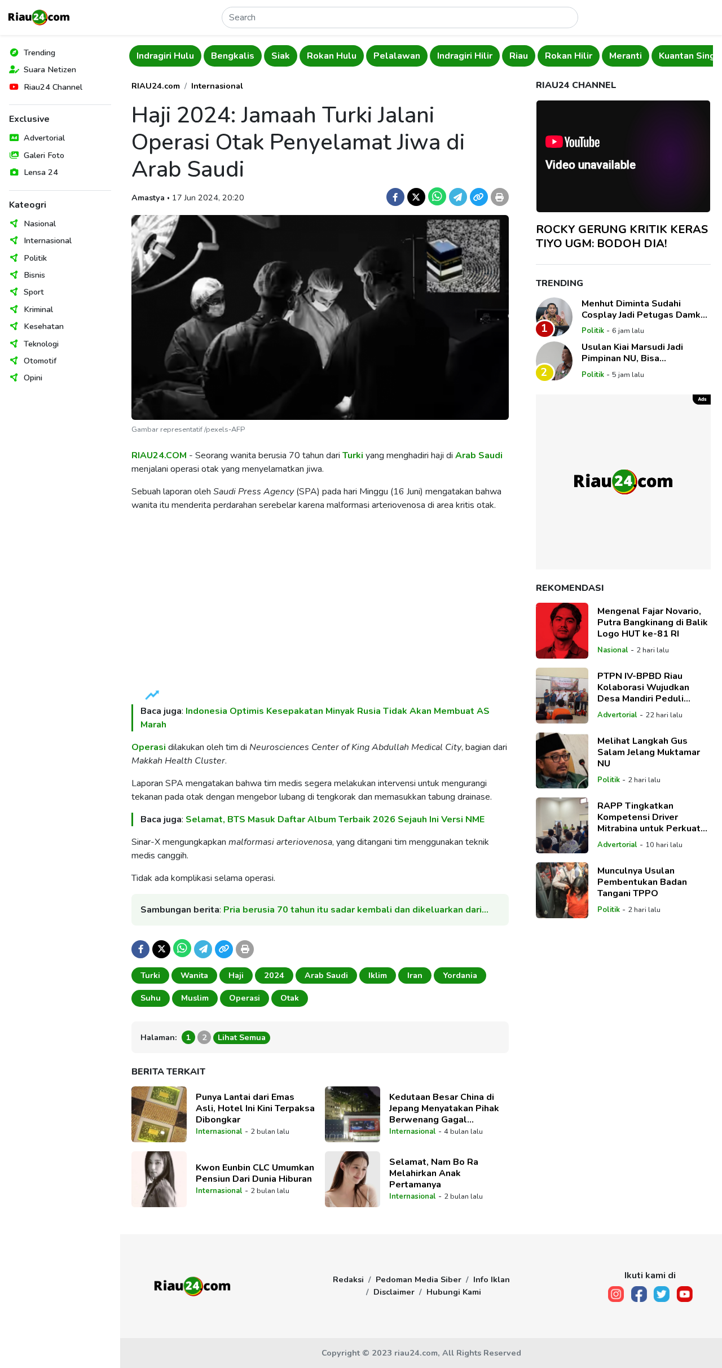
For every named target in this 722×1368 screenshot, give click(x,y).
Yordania (460, 975)
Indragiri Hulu (165, 56)
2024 (274, 975)
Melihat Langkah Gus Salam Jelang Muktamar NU (648, 752)
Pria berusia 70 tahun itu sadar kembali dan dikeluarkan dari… (355, 910)
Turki (352, 455)
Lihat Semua (242, 1037)
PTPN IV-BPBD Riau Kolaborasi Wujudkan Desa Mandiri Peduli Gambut (643, 687)
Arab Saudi (479, 455)
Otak (289, 997)
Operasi (148, 747)
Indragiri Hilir (464, 56)
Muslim (195, 997)
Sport (34, 291)
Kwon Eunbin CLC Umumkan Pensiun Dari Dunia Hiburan (255, 1173)
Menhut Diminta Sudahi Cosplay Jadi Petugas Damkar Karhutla (645, 308)
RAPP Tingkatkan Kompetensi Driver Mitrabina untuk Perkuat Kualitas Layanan (649, 817)
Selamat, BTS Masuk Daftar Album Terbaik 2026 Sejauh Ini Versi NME (335, 819)
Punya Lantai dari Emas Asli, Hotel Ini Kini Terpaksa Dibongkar (255, 1108)
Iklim (377, 975)
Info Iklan (491, 1279)
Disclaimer (394, 1291)
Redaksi (348, 1279)
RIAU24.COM (159, 455)
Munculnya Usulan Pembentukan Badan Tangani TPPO (642, 882)
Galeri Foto (44, 155)
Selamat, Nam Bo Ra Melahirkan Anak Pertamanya (433, 1173)
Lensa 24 (41, 172)
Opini (33, 377)
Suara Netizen (50, 69)
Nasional (40, 223)
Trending (39, 52)
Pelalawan (396, 56)
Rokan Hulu (331, 56)
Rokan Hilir (568, 56)
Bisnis (34, 274)
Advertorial (44, 137)
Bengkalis (232, 56)
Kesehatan (44, 326)
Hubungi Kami (453, 1291)
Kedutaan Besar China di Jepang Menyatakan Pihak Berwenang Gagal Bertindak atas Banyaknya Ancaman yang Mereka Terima (445, 1108)
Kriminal (38, 309)
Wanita (194, 975)
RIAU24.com (155, 85)
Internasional (48, 240)
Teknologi (41, 343)
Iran (414, 975)
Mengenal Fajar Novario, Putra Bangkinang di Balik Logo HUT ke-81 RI (652, 622)
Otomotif (40, 360)
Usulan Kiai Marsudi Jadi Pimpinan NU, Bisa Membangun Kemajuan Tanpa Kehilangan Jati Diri (644, 352)
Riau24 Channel (53, 87)
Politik (35, 258)
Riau (518, 56)
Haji (236, 975)
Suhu (150, 997)
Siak (280, 56)
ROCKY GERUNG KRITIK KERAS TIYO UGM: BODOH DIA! (622, 236)
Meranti (625, 56)
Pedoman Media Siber (418, 1279)
